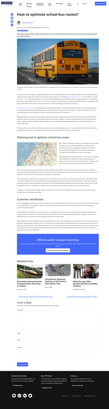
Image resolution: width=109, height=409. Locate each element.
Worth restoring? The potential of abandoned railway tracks (35, 297)
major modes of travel (77, 97)
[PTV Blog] (6, 3)
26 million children (22, 99)
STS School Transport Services (26, 108)
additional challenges (44, 101)
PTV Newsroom (18, 385)
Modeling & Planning (23, 30)
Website (19, 347)
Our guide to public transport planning (58, 250)
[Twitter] (30, 396)
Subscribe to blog (100, 3)
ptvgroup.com (47, 388)
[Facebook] (14, 396)
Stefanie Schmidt (27, 23)
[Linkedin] (25, 396)
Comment (20, 310)
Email (18, 340)
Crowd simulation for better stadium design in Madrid (82, 297)
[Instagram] (19, 396)
